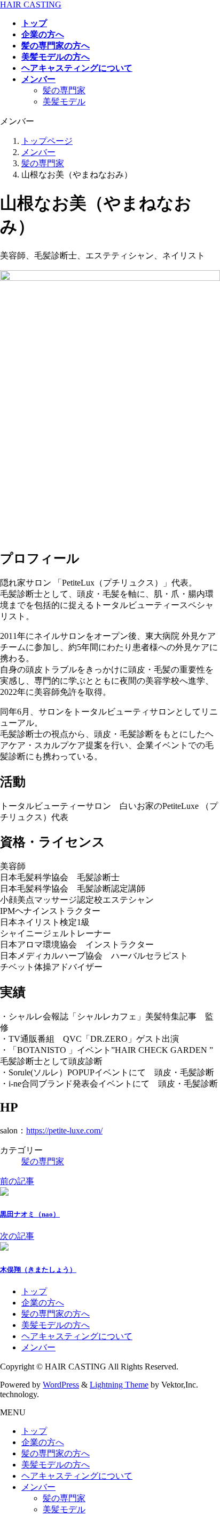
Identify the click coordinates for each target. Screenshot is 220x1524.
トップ (34, 1291)
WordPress (61, 1384)
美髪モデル (64, 101)
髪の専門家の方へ (55, 1313)
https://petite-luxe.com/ (64, 1130)
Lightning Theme (119, 1384)
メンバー (38, 1347)
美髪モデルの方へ (55, 1325)
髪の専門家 (64, 90)
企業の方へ (42, 1302)
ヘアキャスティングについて (76, 1336)
